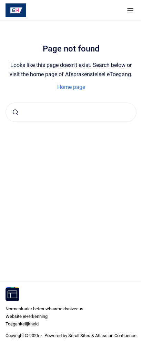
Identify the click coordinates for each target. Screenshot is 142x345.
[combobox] (71, 112)
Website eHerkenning (27, 316)
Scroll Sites (79, 335)
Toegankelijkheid (22, 323)
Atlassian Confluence (115, 335)
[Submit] (15, 112)
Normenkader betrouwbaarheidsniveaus (44, 308)
